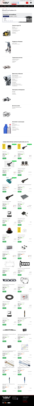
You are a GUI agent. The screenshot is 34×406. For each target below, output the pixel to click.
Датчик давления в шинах (21, 218)
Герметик (19, 301)
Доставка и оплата (23, 0)
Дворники (13, 108)
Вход (31, 0)
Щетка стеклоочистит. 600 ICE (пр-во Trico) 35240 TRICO (9, 384)
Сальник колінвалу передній (6, 218)
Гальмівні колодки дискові (6, 268)
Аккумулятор (14, 33)
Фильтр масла (4, 151)
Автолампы (13, 92)
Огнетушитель (14, 130)
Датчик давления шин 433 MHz (7, 168)
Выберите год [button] (6, 16)
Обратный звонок (14, 4)
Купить (4, 158)
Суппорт (13, 62)
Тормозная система (17, 57)
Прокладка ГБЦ (14, 83)
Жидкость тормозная (15, 128)
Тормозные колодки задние (21, 168)
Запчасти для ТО (16, 25)
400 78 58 (14, 3)
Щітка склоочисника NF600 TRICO (22, 384)
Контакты (27, 0)
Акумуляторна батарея (6, 251)
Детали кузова (16, 105)
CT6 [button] (15, 16)
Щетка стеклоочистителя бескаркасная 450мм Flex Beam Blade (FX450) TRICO (24, 318)
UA (4, 0)
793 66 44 (14, 2)
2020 (5, 19)
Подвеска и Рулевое (17, 41)
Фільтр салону (20, 201)
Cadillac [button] (11, 16)
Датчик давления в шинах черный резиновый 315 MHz (24, 185)
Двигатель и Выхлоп (17, 73)
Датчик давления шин (21, 151)
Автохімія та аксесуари (18, 121)
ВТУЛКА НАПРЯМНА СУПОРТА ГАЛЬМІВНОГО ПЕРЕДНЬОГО (8, 368)
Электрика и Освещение (18, 89)
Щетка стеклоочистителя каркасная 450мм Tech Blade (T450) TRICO (9, 334)
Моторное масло (14, 124)
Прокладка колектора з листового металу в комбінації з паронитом (9, 285)
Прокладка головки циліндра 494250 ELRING (24, 268)
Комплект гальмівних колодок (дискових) (23, 351)
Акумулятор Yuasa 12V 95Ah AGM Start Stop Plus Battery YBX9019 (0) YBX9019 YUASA (24, 334)
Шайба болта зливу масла (6, 301)
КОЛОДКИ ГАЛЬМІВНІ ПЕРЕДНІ (22, 251)
